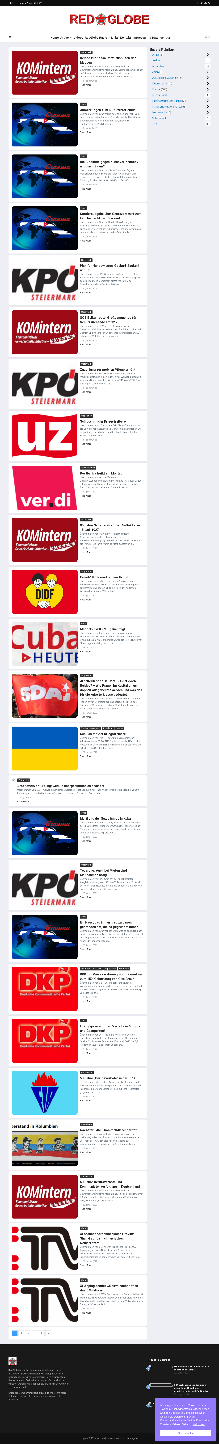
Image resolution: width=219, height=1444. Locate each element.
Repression (110, 968)
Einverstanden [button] (186, 1433)
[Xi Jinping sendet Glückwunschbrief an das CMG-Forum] (45, 1300)
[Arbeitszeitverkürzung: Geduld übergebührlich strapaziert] (13, 780)
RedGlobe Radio (96, 37)
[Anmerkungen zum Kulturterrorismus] (45, 124)
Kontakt (125, 37)
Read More (85, 84)
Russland (108, 728)
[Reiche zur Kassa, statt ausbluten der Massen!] (45, 73)
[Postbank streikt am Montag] (45, 488)
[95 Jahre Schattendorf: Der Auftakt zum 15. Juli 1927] (45, 540)
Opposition (86, 415)
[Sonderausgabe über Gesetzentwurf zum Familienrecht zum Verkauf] (45, 228)
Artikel (65, 37)
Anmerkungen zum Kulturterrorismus (108, 110)
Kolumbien (86, 1124)
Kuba (83, 104)
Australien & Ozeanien (165, 77)
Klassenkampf (88, 467)
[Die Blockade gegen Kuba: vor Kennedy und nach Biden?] (45, 176)
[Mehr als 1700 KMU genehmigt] (45, 644)
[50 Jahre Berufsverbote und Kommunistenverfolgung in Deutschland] (45, 1197)
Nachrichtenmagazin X (129, 1438)
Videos (78, 37)
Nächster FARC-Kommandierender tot (108, 1130)
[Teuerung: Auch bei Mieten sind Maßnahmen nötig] (45, 885)
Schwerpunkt (160, 118)
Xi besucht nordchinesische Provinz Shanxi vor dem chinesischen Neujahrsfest (107, 1238)
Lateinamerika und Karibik (167, 100)
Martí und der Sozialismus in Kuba (105, 818)
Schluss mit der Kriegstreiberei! (103, 421)
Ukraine (119, 728)
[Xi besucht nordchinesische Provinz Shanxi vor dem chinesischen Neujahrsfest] (45, 1248)
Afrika (155, 54)
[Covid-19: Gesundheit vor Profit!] (45, 592)
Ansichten (158, 66)
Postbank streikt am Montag (101, 473)
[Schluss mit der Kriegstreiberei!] (45, 436)
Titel (155, 123)
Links (114, 37)
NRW (83, 1020)
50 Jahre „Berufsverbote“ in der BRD (107, 1078)
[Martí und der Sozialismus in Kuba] (45, 833)
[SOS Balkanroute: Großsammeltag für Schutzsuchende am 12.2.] (45, 332)
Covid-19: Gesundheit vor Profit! (104, 577)
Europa (156, 89)
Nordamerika (159, 112)
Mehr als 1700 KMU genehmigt (102, 629)
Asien (155, 72)
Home (55, 37)
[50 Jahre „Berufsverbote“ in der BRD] (45, 1093)
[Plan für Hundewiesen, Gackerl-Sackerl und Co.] (45, 280)
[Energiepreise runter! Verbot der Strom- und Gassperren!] (45, 1041)
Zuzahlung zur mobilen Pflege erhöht (107, 369)
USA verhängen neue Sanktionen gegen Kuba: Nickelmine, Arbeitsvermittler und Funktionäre (191, 1388)
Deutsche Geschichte (91, 968)
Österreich (86, 52)
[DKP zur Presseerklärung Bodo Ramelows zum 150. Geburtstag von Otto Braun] (45, 989)
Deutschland (159, 83)
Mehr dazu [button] (199, 1424)
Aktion (156, 60)
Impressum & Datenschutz (151, 37)
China (83, 1228)
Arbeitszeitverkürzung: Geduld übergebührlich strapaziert (60, 786)
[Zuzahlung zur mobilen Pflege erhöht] (45, 384)
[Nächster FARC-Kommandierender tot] (45, 1145)
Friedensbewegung (90, 728)
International (159, 95)
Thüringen (124, 968)
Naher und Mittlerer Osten (167, 106)
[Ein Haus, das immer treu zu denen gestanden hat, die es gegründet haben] (45, 937)
